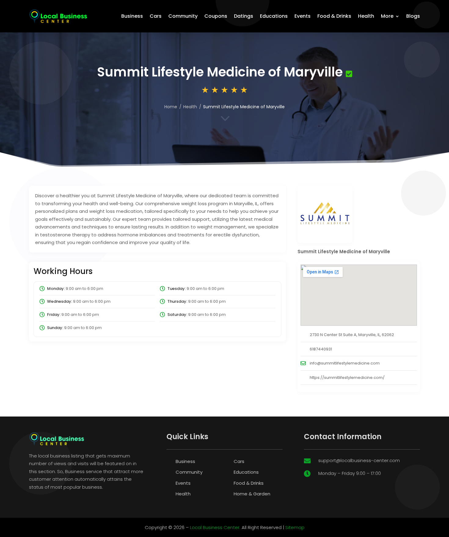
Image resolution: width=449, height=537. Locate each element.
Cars (156, 16)
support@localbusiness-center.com (359, 460)
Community (183, 16)
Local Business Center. (215, 527)
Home (170, 107)
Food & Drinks (334, 16)
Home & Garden (252, 494)
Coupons (215, 16)
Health (366, 16)
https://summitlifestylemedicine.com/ (347, 377)
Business (132, 16)
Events (302, 16)
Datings (243, 16)
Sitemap (295, 527)
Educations (274, 16)
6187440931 (321, 349)
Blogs (413, 16)
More (387, 16)
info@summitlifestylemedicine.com (345, 363)
